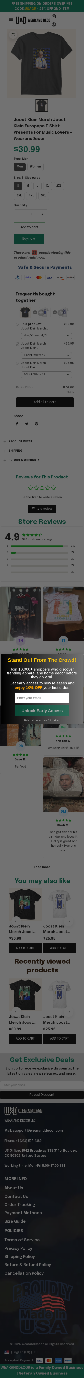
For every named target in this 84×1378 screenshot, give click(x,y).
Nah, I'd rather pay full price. (42, 720)
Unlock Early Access (42, 710)
